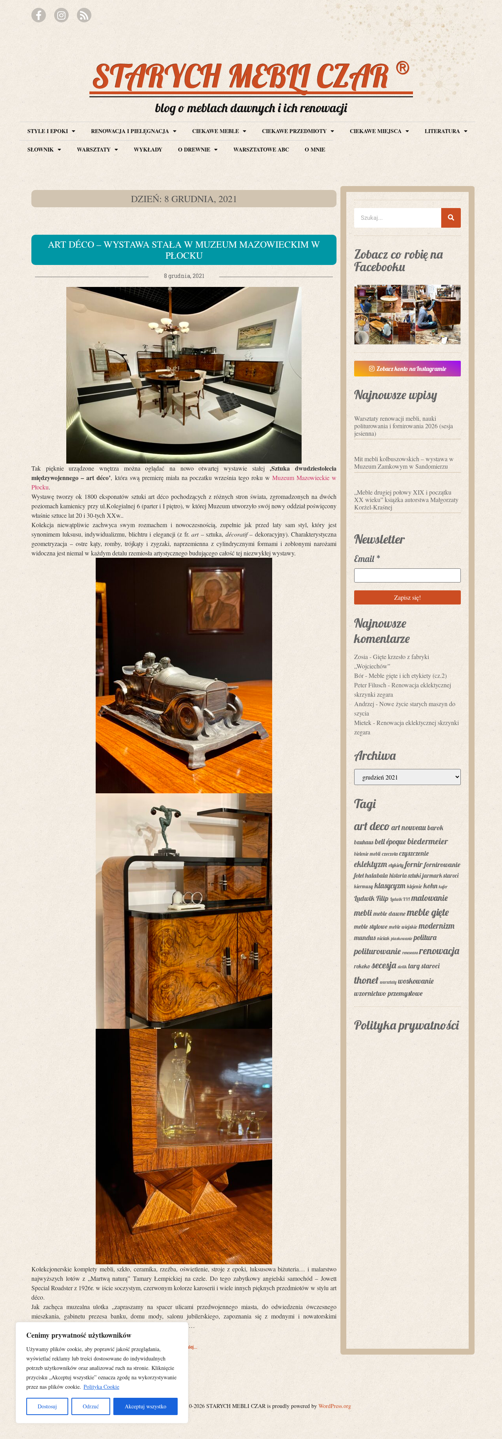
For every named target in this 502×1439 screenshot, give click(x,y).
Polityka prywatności (406, 1025)
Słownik (40, 149)
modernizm (437, 925)
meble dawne (389, 913)
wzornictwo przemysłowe (388, 993)
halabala (376, 875)
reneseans (410, 952)
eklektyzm (370, 864)
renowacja (439, 950)
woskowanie (416, 981)
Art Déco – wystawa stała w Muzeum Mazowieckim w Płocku (184, 250)
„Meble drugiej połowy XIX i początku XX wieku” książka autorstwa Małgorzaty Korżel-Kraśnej (406, 499)
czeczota (390, 854)
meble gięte (428, 912)
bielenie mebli (367, 854)
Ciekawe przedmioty (294, 131)
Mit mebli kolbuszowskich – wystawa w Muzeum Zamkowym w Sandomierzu (404, 462)
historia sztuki (405, 875)
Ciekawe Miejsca (376, 131)
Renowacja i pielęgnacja (130, 131)
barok (435, 827)
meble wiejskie (403, 927)
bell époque (390, 841)
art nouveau (408, 827)
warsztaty (388, 982)
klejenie (414, 886)
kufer (443, 886)
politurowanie (377, 951)
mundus (365, 937)
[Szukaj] (451, 218)
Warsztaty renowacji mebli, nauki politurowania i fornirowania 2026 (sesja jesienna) (403, 425)
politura (425, 937)
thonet (366, 979)
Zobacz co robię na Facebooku (398, 260)
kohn (430, 885)
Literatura (442, 131)
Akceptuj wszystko (145, 1406)
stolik (402, 967)
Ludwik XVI (400, 899)
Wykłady (148, 149)
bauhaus (363, 842)
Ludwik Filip (371, 898)
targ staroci (424, 965)
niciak (383, 938)
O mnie (315, 149)
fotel (359, 875)
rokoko (362, 966)
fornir (414, 864)
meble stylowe (370, 926)
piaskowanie (401, 938)
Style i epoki (47, 131)
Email (367, 558)
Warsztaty (94, 149)
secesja (384, 965)
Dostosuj (47, 1406)
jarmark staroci (440, 875)
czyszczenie (414, 853)
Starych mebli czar (251, 75)
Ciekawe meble (215, 131)
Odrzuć (91, 1406)
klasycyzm (390, 885)
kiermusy (363, 886)
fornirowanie (442, 864)
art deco (372, 826)
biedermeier (427, 841)
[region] (102, 1372)
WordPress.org (334, 1406)
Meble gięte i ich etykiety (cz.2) (408, 675)
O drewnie (194, 149)
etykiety (396, 865)
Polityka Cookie (101, 1386)
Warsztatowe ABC (261, 149)
